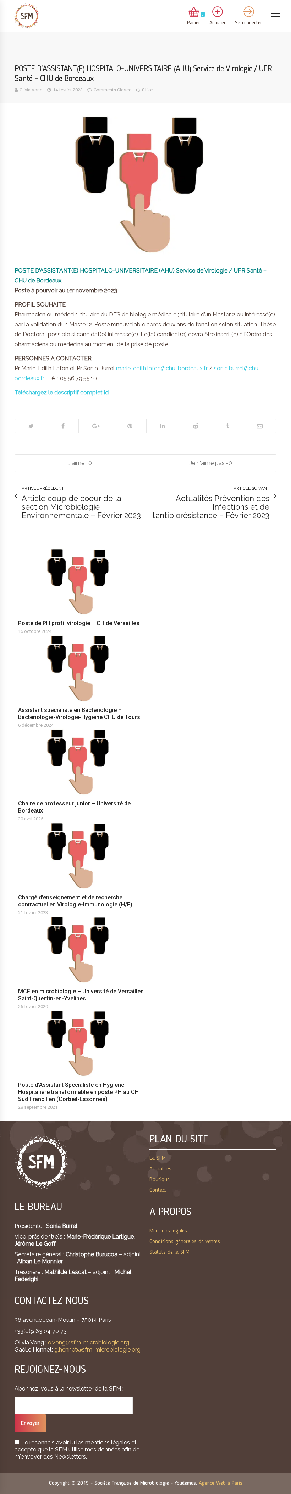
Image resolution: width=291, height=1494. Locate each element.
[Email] (259, 426)
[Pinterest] (130, 426)
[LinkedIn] (162, 426)
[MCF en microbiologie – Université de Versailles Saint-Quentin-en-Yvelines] (81, 950)
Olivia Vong (31, 89)
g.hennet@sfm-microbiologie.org (97, 1349)
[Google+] (96, 426)
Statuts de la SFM (169, 1252)
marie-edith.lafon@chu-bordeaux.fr (162, 368)
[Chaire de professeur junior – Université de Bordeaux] (81, 762)
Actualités (160, 1169)
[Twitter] (31, 426)
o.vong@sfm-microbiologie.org (88, 1342)
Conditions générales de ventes (184, 1242)
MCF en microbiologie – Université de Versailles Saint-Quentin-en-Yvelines (81, 995)
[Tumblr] (227, 426)
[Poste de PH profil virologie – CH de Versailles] (81, 582)
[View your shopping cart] (194, 13)
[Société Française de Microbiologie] (27, 16)
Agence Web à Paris (220, 1483)
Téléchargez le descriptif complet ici (62, 392)
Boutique (159, 1180)
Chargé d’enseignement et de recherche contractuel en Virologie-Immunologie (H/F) (75, 901)
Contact (157, 1190)
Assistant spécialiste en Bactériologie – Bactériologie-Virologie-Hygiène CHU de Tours (79, 713)
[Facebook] (63, 426)
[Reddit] (195, 426)
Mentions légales (168, 1231)
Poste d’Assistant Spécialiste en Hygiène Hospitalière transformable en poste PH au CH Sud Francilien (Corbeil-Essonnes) (78, 1092)
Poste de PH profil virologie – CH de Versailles (78, 623)
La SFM (157, 1158)
